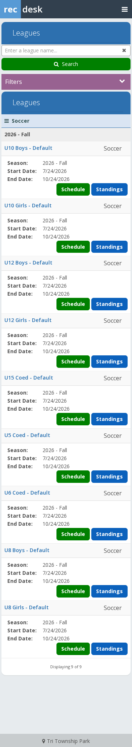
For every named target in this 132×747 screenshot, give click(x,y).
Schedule (73, 189)
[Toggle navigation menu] (125, 9)
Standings (109, 189)
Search (70, 63)
